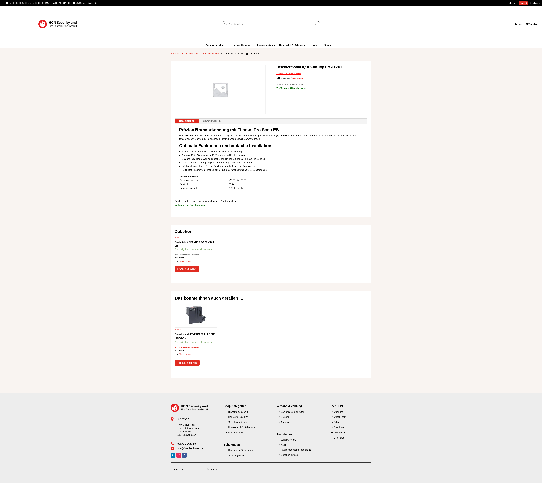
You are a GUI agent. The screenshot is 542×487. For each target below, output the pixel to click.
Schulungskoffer (236, 455)
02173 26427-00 (62, 3)
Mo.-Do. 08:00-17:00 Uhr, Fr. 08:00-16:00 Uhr (29, 3)
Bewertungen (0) (212, 121)
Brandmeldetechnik (215, 45)
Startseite (175, 53)
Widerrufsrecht (288, 440)
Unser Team (340, 417)
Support (523, 3)
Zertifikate (339, 438)
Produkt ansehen (186, 268)
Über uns (513, 3)
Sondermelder (214, 53)
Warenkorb (533, 24)
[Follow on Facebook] (184, 455)
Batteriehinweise (289, 455)
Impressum (178, 469)
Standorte (339, 427)
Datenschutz (212, 469)
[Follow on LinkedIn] (173, 455)
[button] (6, 481)
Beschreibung (186, 121)
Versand (285, 417)
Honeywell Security (241, 45)
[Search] (316, 24)
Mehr (315, 45)
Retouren (285, 422)
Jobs (336, 422)
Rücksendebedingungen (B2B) (296, 450)
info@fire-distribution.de (86, 3)
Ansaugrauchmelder (209, 201)
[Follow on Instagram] (178, 455)
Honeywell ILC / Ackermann (292, 45)
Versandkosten (297, 78)
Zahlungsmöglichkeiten (292, 412)
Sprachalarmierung (266, 45)
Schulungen (535, 3)
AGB (283, 445)
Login (520, 24)
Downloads (339, 432)
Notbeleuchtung (236, 432)
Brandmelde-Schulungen (240, 450)
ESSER (203, 53)
